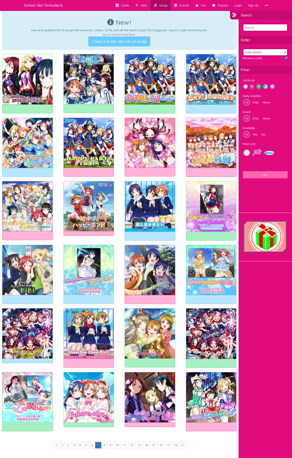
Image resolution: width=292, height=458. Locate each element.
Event (247, 112)
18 (175, 445)
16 (160, 445)
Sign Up (253, 5)
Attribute (249, 80)
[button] (200, 5)
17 (168, 445)
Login (238, 5)
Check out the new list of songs (119, 41)
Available (249, 128)
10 (117, 445)
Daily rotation (252, 96)
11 (124, 445)
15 (153, 445)
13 (139, 445)
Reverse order (252, 58)
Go (265, 174)
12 (131, 445)
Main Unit (249, 144)
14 (146, 445)
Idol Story (129, 34)
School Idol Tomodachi (43, 5)
